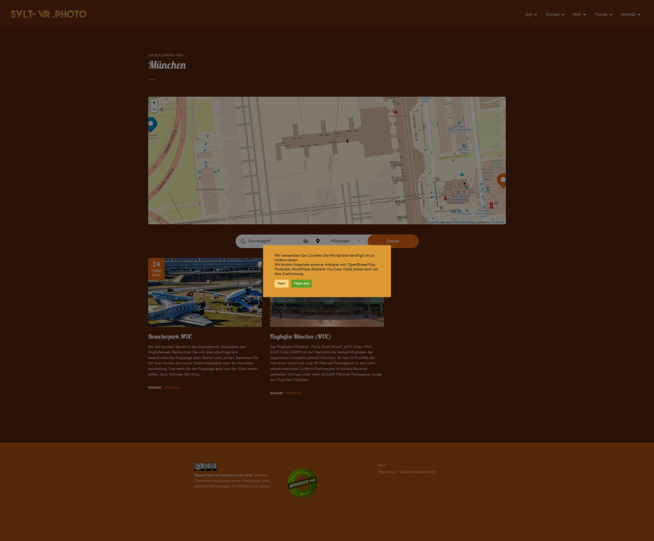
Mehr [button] (282, 283)
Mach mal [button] (301, 283)
